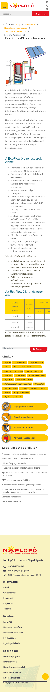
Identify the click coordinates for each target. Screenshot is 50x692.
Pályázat (7, 367)
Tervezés (7, 392)
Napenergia (8, 375)
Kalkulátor (7, 622)
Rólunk (6, 587)
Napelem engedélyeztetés (13, 397)
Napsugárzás (8, 380)
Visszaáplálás (39, 384)
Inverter (24, 388)
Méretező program (11, 656)
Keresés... (41, 13)
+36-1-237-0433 (16, 566)
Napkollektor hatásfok (24, 380)
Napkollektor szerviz (12, 672)
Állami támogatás (20, 363)
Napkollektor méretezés (39, 388)
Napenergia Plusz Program (13, 371)
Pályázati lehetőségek (24, 437)
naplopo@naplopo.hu (19, 570)
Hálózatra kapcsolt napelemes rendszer (17, 384)
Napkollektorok (10, 661)
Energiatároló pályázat (34, 371)
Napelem (7, 363)
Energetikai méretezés (21, 392)
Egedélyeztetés (9, 638)
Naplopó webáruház (23, 406)
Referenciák (8, 598)
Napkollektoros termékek (14, 667)
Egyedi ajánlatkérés (23, 417)
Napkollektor (20, 375)
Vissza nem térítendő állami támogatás (27, 367)
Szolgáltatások (9, 592)
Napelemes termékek (12, 627)
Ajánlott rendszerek (23, 427)
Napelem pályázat (36, 363)
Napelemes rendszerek (37, 375)
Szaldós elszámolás (10, 388)
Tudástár (7, 608)
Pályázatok (8, 603)
